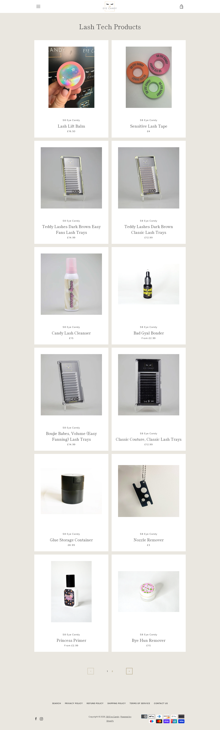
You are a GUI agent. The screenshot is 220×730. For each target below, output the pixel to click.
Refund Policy (95, 703)
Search (56, 703)
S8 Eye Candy (112, 716)
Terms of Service (140, 703)
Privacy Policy (74, 703)
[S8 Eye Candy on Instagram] (41, 718)
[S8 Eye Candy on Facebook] (36, 718)
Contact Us (161, 703)
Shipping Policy (116, 703)
